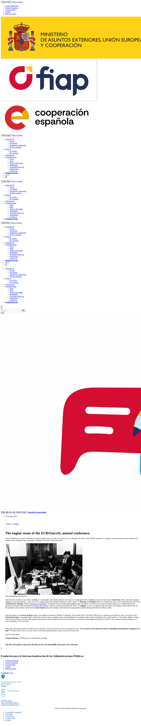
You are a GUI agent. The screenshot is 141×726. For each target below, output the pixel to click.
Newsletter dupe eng (17, 167)
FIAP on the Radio (16, 163)
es (1, 308)
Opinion (16, 524)
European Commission (38, 604)
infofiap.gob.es (6, 701)
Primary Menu (6, 2)
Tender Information (12, 6)
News (12, 159)
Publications (14, 169)
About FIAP (9, 139)
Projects (8, 149)
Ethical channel (10, 14)
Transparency (10, 155)
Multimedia (14, 165)
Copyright (8, 714)
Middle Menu (6, 223)
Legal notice (9, 716)
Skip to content (17, 2)
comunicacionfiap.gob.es (10, 705)
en (2, 306)
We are (12, 141)
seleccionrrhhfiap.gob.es (10, 703)
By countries (14, 153)
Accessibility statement (13, 712)
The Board (13, 143)
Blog (11, 161)
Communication (10, 157)
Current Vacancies (11, 8)
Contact (8, 12)
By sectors (13, 151)
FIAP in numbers (16, 147)
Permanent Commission (18, 145)
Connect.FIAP (10, 10)
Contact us (13, 171)
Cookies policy (10, 718)
